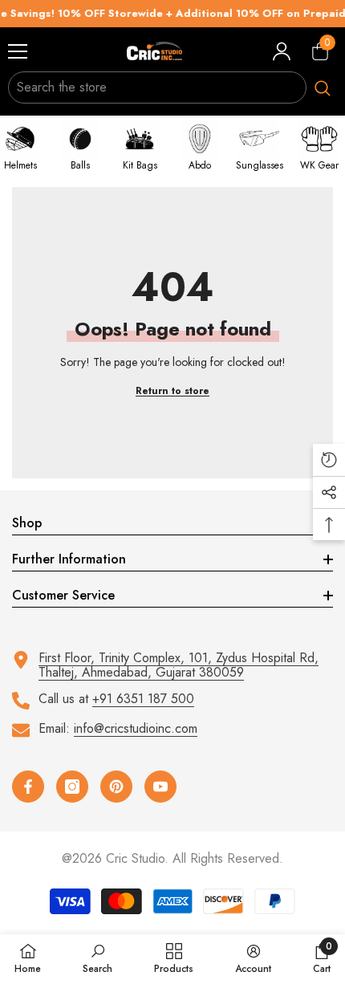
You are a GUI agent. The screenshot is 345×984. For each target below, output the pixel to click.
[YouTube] (160, 787)
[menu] (17, 51)
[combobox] (157, 87)
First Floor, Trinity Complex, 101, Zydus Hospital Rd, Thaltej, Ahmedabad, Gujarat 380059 (179, 665)
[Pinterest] (116, 787)
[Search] (172, 87)
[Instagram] (72, 787)
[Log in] (281, 51)
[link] (97, 958)
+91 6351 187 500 (143, 698)
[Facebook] (28, 787)
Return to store (172, 391)
